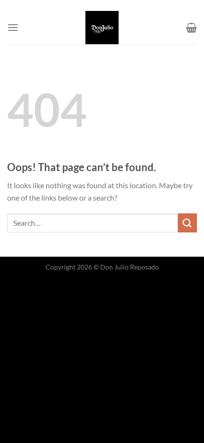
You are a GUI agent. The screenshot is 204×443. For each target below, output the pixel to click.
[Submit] (187, 222)
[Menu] (13, 27)
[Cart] (191, 27)
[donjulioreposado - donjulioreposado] (102, 27)
